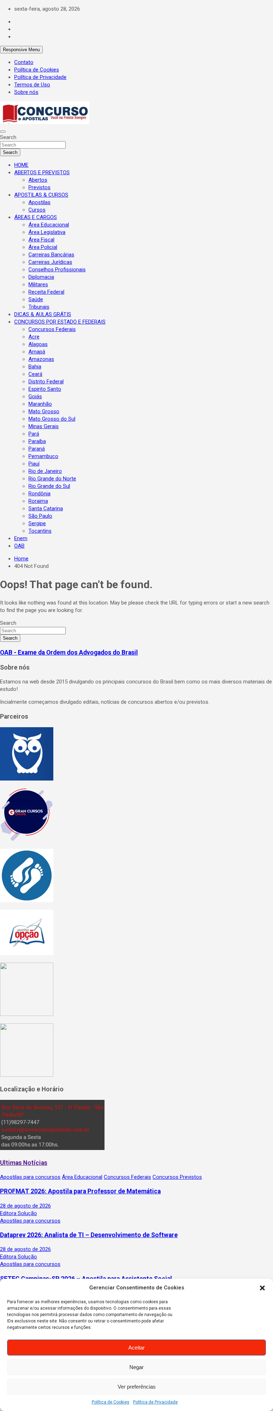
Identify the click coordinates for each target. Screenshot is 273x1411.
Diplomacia (41, 277)
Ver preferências (137, 1387)
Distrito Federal (46, 381)
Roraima (38, 501)
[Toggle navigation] (3, 132)
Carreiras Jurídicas (50, 262)
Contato (23, 62)
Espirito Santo (44, 389)
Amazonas (41, 359)
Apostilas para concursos (30, 1177)
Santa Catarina (45, 508)
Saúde (35, 299)
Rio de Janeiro (45, 471)
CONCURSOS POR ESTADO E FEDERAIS (60, 322)
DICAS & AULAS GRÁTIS (42, 314)
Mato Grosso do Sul (51, 419)
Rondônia (39, 493)
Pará (33, 434)
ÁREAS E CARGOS (35, 217)
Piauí (33, 463)
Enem (20, 538)
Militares (38, 284)
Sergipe (37, 523)
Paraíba (37, 441)
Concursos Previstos (177, 1177)
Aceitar (136, 1348)
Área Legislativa (46, 232)
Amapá (36, 351)
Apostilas (39, 202)
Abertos (37, 180)
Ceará (35, 374)
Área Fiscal (41, 239)
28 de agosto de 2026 (25, 1206)
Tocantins (40, 531)
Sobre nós (26, 92)
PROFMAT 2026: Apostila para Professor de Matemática (80, 1191)
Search (8, 137)
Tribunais (38, 307)
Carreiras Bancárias (51, 254)
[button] (262, 1288)
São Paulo (40, 516)
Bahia (34, 366)
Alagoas (38, 344)
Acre (33, 337)
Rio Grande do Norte (52, 478)
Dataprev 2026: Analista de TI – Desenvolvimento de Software (89, 1235)
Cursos (37, 210)
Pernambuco (43, 456)
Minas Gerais (43, 426)
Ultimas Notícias (23, 1162)
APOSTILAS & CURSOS (41, 195)
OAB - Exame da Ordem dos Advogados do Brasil (69, 652)
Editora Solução (18, 1213)
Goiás (35, 396)
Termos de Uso (32, 84)
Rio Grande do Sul (49, 486)
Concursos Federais (52, 329)
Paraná (36, 449)
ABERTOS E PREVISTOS (42, 172)
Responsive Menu (21, 49)
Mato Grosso (43, 411)
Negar (136, 1367)
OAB (19, 546)
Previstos (39, 187)
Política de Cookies (110, 1402)
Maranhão (40, 404)
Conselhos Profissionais (57, 269)
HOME (21, 165)
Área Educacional (48, 225)
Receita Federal (46, 292)
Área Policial (42, 247)
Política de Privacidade (155, 1402)
